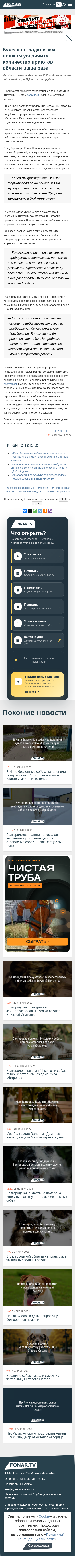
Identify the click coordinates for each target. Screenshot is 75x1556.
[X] (30, 511)
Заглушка (38, 1479)
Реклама (26, 1484)
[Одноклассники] (45, 511)
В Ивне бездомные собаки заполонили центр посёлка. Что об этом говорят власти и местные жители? (39, 456)
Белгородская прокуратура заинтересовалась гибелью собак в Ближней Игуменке (38, 476)
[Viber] (50, 511)
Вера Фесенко (62, 431)
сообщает (33, 95)
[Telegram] (40, 511)
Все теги (18, 1473)
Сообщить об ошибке (40, 1473)
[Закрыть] (69, 38)
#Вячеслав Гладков (30, 491)
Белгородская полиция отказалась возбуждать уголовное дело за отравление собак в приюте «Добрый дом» (39, 467)
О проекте (11, 1479)
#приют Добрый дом (58, 491)
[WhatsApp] (35, 511)
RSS (8, 1473)
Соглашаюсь (39, 1545)
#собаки (43, 488)
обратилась (10, 384)
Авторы (25, 1479)
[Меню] (70, 4)
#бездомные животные (20, 488)
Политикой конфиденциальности (41, 1536)
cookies (37, 1505)
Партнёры (11, 1484)
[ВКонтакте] (25, 511)
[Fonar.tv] (12, 4)
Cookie (44, 1516)
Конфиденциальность (19, 1489)
